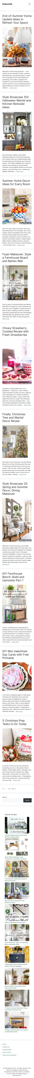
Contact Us (5, 1047)
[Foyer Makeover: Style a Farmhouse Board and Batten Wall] (17, 932)
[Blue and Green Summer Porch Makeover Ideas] (17, 890)
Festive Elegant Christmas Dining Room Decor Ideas (15, 987)
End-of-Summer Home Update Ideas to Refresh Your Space (17, 19)
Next (13, 788)
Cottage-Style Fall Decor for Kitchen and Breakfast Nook (16, 1031)
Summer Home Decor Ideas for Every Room (16, 182)
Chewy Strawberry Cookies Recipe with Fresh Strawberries (15, 331)
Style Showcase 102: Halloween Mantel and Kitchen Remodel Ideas (16, 102)
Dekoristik (7, 4)
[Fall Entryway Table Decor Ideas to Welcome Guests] (17, 869)
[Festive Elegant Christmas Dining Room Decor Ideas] (17, 976)
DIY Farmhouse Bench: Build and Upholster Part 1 (13, 577)
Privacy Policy (6, 1052)
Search (4, 797)
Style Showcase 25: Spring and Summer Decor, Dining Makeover (15, 488)
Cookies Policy (7, 1049)
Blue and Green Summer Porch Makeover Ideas (14, 901)
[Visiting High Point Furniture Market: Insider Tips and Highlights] (17, 954)
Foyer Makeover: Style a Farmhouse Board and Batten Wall (16, 258)
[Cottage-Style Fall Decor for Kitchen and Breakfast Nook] (17, 1019)
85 (9, 788)
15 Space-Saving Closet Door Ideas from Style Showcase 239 (16, 1009)
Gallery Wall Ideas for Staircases (15, 922)
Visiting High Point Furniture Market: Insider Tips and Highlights (16, 965)
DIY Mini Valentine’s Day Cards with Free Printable (15, 654)
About (4, 1044)
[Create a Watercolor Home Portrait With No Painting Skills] (17, 825)
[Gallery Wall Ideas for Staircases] (17, 912)
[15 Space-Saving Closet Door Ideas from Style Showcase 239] (17, 998)
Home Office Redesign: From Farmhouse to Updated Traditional (16, 858)
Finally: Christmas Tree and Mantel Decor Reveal (13, 417)
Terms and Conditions (9, 1055)
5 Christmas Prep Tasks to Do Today (14, 722)
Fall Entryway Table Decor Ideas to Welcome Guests (16, 879)
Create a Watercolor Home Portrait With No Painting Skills (16, 836)
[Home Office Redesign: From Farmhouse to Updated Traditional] (17, 847)
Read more (13, 88)
